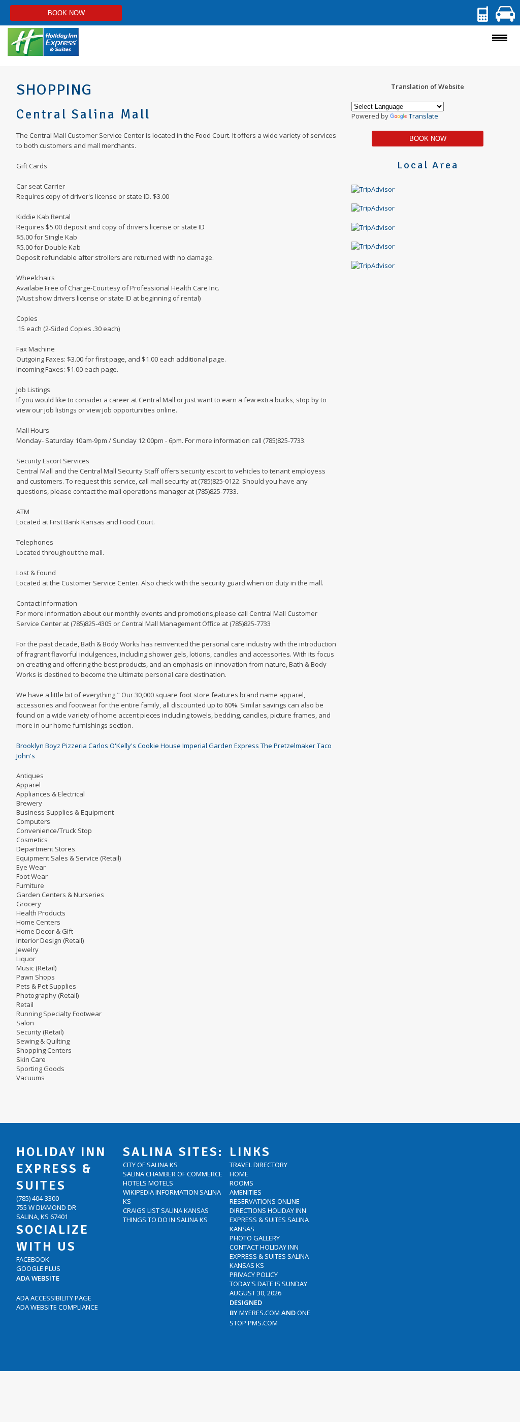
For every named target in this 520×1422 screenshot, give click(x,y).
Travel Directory (258, 1164)
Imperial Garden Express (221, 745)
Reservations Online (265, 1201)
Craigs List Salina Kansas (166, 1210)
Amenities (246, 1192)
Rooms (241, 1183)
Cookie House (160, 745)
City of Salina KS (150, 1164)
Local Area (428, 165)
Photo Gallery (255, 1237)
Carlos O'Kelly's (113, 745)
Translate (423, 116)
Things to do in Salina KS (165, 1219)
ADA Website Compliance (57, 1307)
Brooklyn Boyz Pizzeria (52, 745)
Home (239, 1173)
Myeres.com (259, 1312)
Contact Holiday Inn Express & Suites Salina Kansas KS (269, 1256)
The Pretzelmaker (289, 745)
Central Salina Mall (83, 114)
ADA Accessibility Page (53, 1297)
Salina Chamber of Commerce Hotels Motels (172, 1178)
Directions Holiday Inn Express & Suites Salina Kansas (269, 1219)
